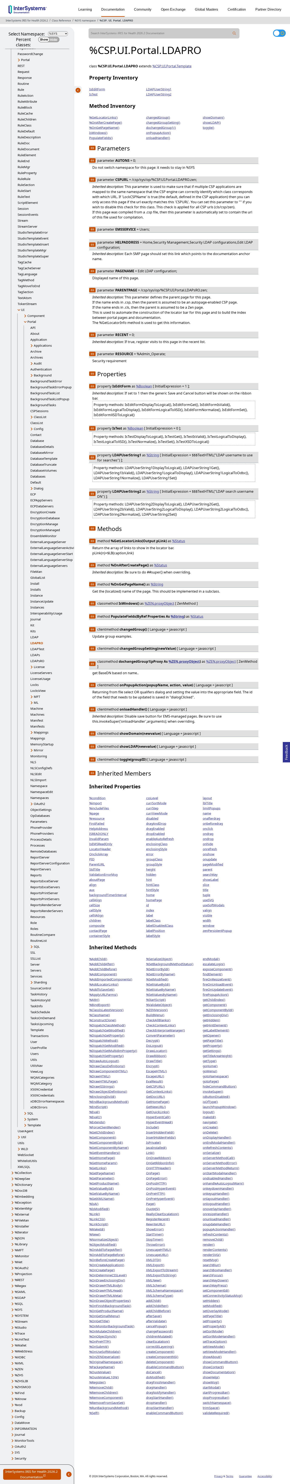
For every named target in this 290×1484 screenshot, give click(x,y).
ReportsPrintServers (44, 899)
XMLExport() (155, 1265)
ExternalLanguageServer (48, 542)
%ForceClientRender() (105, 1127)
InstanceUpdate (41, 601)
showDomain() (213, 117)
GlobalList (37, 577)
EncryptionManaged (45, 530)
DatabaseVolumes (43, 470)
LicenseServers (41, 673)
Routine (23, 83)
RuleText (24, 196)
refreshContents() (215, 1234)
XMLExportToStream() (162, 1270)
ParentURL (97, 864)
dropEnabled (155, 833)
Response (25, 77)
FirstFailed (96, 823)
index (150, 910)
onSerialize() (212, 1153)
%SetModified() (157, 979)
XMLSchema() (156, 1285)
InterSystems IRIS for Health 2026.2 (27, 20)
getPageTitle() (213, 1040)
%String (152, 455)
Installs (35, 589)
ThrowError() (155, 1244)
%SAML (20, 1292)
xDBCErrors (38, 1107)
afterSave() (154, 1316)
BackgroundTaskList (45, 393)
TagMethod (26, 280)
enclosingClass (157, 844)
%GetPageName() (102, 1173)
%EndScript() (98, 1107)
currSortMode (156, 803)
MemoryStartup (41, 744)
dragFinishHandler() (160, 1382)
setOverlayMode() (216, 1311)
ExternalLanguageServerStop (51, 560)
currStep (152, 808)
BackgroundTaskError (46, 381)
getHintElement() (215, 1025)
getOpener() (212, 1035)
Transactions (39, 1036)
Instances (37, 607)
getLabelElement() (216, 1030)
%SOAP (20, 1297)
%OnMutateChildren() (105, 1331)
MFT (37, 696)
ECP (33, 494)
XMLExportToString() (161, 1275)
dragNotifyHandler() (161, 1392)
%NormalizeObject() (103, 1239)
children (95, 920)
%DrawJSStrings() (101, 1086)
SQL (37, 946)
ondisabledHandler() (218, 1178)
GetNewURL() (156, 1107)
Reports (36, 875)
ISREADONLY (98, 833)
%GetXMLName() (101, 1198)
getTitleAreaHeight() (217, 1056)
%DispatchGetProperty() (106, 1035)
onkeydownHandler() (218, 1188)
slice (206, 884)
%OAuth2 (22, 1268)
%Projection (23, 1274)
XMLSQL (24, 1167)
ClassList (40, 417)
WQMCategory (41, 1083)
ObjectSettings (41, 809)
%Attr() (94, 999)
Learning (85, 9)
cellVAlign (96, 915)
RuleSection (26, 185)
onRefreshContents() (218, 1147)
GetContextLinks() (159, 1091)
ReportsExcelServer (44, 881)
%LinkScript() (98, 1224)
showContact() (213, 1367)
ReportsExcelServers (45, 887)
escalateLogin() (214, 964)
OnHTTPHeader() (158, 1168)
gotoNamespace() (216, 1076)
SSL (32, 952)
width (207, 920)
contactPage (98, 930)
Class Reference (61, 20)
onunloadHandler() (217, 1219)
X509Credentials (42, 1095)
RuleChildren (27, 119)
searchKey (210, 874)
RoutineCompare (42, 934)
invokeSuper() (213, 1091)
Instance (36, 595)
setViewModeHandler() (219, 1351)
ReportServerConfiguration (50, 863)
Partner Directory (268, 9)
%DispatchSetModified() (106, 1045)
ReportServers (40, 869)
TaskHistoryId (40, 1000)
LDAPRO (127, 20)
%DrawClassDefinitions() (107, 1066)
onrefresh (210, 849)
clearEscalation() (158, 1341)
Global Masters (206, 9)
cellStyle (95, 910)
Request (23, 72)
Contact (35, 435)
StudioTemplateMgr (32, 250)
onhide (208, 844)
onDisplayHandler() (217, 1137)
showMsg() (211, 1382)
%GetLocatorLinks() (103, 117)
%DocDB (21, 1190)
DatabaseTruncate (43, 464)
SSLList (35, 958)
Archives (36, 357)
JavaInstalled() (156, 1147)
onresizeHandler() (216, 1214)
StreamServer (27, 226)
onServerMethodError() (220, 1163)
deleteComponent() (160, 1362)
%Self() (94, 1413)
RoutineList (38, 940)
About (34, 333)
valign (207, 910)
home (150, 895)
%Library (21, 1244)
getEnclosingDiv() (215, 1015)
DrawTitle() (154, 1061)
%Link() (94, 1214)
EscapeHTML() (156, 1071)
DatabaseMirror (41, 452)
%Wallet (20, 1345)
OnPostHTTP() (156, 1183)
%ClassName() (99, 1015)
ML (36, 702)
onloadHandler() (158, 138)
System (32, 1119)
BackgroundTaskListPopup (49, 399)
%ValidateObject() (159, 1005)
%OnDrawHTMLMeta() (105, 1295)
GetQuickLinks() (157, 1112)
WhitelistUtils (27, 1161)
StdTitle (94, 869)
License (39, 667)
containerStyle (99, 936)
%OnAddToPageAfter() (105, 1249)
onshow (208, 854)
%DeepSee (22, 1178)
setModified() (212, 1306)
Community (142, 9)
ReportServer (39, 857)
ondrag (208, 833)
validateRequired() (216, 1413)
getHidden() (211, 1020)
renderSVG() (212, 1255)
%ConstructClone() (102, 1020)
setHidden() (211, 1300)
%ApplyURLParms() (103, 994)
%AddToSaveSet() (101, 989)
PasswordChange (30, 54)
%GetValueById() (101, 1188)
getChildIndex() (214, 999)
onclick (208, 828)
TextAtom (25, 298)
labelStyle (153, 936)
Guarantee (245, 1476)
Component (36, 316)
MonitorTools (24, 1440)
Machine (36, 708)
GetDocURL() (155, 1096)
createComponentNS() (162, 1357)
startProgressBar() (216, 1392)
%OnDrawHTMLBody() (105, 1285)
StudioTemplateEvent (33, 238)
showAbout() (212, 1357)
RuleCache (25, 113)
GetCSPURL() (155, 1086)
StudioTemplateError (33, 232)
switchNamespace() (217, 1402)
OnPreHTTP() (155, 1193)
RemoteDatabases (43, 851)
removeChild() (213, 1239)
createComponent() (160, 1351)
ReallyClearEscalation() (162, 1214)
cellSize (94, 905)
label (149, 915)
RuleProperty (27, 173)
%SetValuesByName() (161, 994)
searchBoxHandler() (217, 1270)
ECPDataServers (41, 506)
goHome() (210, 1066)
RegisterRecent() (158, 1219)
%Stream (21, 1321)
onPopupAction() (158, 133)
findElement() (212, 974)
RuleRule (24, 179)
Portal (117, 20)
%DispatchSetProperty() (106, 1056)
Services (36, 976)
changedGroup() (158, 117)
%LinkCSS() (97, 1219)
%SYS (18, 1309)
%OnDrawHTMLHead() (105, 1290)
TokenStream (27, 304)
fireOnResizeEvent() (217, 979)
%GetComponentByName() (109, 1147)
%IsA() (94, 1204)
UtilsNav (36, 1065)
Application (38, 339)
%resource (96, 818)
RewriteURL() (155, 1224)
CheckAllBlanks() (158, 1020)
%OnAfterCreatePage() (105, 122)
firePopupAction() (216, 994)
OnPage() (153, 1173)
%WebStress (23, 1351)
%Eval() (94, 1112)
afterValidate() (156, 1321)
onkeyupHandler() (216, 1193)
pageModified (213, 864)
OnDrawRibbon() (158, 1158)
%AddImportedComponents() (110, 979)
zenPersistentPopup (217, 930)
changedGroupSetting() (163, 122)
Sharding (40, 982)
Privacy (218, 1476)
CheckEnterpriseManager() (165, 1030)
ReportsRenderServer (45, 905)
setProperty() (212, 1321)
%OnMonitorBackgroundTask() (111, 1326)
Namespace (38, 786)
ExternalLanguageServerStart (51, 554)
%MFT (19, 1250)
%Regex (20, 1286)
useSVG (208, 900)
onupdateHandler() (217, 1224)
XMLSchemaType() (159, 1295)
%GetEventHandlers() (104, 1153)
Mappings (41, 732)
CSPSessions (39, 411)
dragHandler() (156, 1387)
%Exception (23, 1202)
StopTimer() (154, 1239)
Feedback (286, 751)
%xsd (18, 1405)
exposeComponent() (217, 969)
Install (34, 583)
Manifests (37, 726)
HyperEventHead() (159, 1122)
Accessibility (265, 1476)
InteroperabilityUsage (46, 613)
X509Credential (41, 1089)
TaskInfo (36, 1006)
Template (37, 1030)
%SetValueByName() (161, 989)
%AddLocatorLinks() (103, 984)
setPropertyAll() (214, 1326)
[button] (92, 148)
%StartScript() (156, 999)
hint (149, 879)
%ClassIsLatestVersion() (106, 1010)
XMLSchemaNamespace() (164, 1290)
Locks (34, 684)
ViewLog (36, 1071)
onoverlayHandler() (217, 1209)
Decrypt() (153, 1040)
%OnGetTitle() (99, 1321)
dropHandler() (156, 1402)
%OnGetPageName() (104, 127)
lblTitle (208, 803)
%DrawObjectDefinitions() (108, 1091)
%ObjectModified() (103, 1244)
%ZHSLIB (21, 1381)
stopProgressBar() (216, 1397)
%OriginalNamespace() (106, 1362)
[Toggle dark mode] (279, 33)
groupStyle (154, 864)
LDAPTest (37, 649)
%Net (18, 1262)
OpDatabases (40, 815)
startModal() (212, 1387)
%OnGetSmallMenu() (104, 1316)
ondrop (208, 839)
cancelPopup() (156, 1326)
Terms (229, 1476)
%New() (94, 1234)
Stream (23, 220)
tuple (206, 895)
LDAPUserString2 (159, 94)
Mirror (38, 750)
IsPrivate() (153, 1142)
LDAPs (35, 655)
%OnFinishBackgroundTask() (110, 1306)
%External (22, 1214)
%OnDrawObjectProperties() (110, 1300)
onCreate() (210, 1127)
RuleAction (25, 95)
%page (94, 813)
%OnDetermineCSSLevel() (108, 1275)
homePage (154, 900)
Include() (152, 1127)
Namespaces (39, 798)
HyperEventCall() (158, 1117)
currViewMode (157, 813)
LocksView (38, 690)
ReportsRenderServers (46, 911)
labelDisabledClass (159, 925)
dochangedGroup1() (161, 127)
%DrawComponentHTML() (108, 1071)
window (208, 925)
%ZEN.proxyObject (159, 603)
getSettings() (212, 1050)
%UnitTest (22, 1339)
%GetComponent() (102, 1137)
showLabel (210, 879)
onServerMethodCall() (219, 1158)
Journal (35, 619)
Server (35, 964)
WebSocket (26, 1155)
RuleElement (27, 155)
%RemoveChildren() (103, 1392)
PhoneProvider (41, 827)
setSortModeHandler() (219, 1336)
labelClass (153, 920)
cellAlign (95, 900)
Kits (33, 631)
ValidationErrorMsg (103, 874)
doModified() (155, 1377)
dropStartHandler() (160, 1408)
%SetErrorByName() (160, 974)
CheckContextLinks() (161, 1025)
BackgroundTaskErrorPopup (51, 387)
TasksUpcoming (41, 1024)
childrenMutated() (159, 1336)
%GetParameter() (101, 1178)
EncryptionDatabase (45, 518)
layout (207, 798)
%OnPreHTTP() (100, 1341)
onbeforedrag (213, 823)
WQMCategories (42, 1077)
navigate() (210, 1122)
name (207, 813)
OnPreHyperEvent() (160, 1198)
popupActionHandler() (219, 1229)
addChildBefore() (158, 1311)
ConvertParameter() (160, 1035)
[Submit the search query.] (234, 33)
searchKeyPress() (215, 1285)
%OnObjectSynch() (103, 1336)
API (32, 327)
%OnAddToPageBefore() (107, 1255)
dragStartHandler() (159, 1397)
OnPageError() (156, 1178)
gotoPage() (211, 1081)
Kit (32, 625)
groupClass (154, 859)
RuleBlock (25, 107)
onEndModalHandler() (219, 1142)
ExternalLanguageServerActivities (54, 548)
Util (23, 1137)
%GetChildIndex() (102, 1132)
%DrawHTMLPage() (103, 1081)
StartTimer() (154, 1234)
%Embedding (24, 1196)
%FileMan (22, 1220)
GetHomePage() (157, 1102)
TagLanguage (27, 274)
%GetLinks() (98, 1168)
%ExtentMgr (23, 1208)
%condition (97, 798)
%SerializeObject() (159, 959)
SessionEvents (28, 214)
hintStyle (152, 890)
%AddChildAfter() (101, 964)
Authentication (41, 369)
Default (35, 482)
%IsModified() (99, 1209)
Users (34, 1053)
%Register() (97, 1382)
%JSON (20, 1238)
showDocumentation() (219, 1372)
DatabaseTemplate (43, 458)
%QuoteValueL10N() (104, 1377)
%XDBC (20, 1357)
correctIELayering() (160, 1346)
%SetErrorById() (157, 969)
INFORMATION (26, 1428)
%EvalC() (95, 1117)
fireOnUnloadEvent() (218, 984)
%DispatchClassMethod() (107, 1025)
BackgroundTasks (43, 405)
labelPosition (155, 930)
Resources (37, 917)
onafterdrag (211, 818)
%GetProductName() (104, 1183)
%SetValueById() (158, 984)
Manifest (36, 720)
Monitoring (38, 756)
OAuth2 (39, 804)
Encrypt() (152, 1066)
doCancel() (154, 1372)
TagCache (24, 262)
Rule (21, 89)
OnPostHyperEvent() (161, 1188)
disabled (152, 818)
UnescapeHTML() (158, 1249)
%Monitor (22, 1256)
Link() (150, 1153)
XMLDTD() (153, 1260)
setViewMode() (214, 1346)
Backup (20, 1411)
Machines (37, 714)
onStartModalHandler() (220, 1173)
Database (37, 440)
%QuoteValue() (100, 1372)
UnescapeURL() (157, 1255)
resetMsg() (210, 1260)
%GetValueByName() (104, 1193)
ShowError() (155, 1229)
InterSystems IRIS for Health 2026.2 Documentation (33, 1474)
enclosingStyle (156, 849)
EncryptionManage (44, 524)
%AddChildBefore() (103, 969)
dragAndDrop (156, 823)
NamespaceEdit (41, 792)
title (205, 890)
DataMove (22, 1422)
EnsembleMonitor (43, 536)
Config (38, 429)
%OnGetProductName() (106, 1311)
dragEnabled (155, 828)
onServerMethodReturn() (221, 1168)
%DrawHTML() (99, 1076)
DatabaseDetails (42, 446)
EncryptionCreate (42, 512)
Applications (43, 345)
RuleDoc (24, 143)
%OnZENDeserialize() (104, 1357)
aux (91, 890)
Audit (38, 363)
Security (20, 1458)
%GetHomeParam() (103, 1163)
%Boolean (144, 386)
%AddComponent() (103, 974)
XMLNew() (153, 1280)
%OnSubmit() (99, 1346)
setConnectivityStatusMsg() (222, 1295)
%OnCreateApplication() (106, 1265)
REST (21, 66)
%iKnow (20, 1399)
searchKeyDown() (215, 1280)
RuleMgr (24, 167)
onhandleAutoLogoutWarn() (223, 1183)
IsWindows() (98, 133)
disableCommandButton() (165, 1367)
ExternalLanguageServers (49, 565)
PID (91, 859)
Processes (37, 845)
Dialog (38, 488)
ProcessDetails (41, 839)
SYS (17, 1452)
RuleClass (24, 125)
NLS (33, 762)
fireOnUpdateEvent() (218, 989)
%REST (19, 1280)
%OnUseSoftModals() (104, 1351)
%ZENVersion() (157, 1010)
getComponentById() (218, 1010)
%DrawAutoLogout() (104, 1061)
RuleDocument (28, 149)
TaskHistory (38, 994)
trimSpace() (211, 1408)
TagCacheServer (29, 268)
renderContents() (215, 1249)
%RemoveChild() (101, 1387)
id (147, 905)
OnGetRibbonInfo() (160, 1163)
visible (207, 915)
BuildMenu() (155, 1015)
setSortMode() (213, 1331)
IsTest (93, 94)
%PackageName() (102, 1367)
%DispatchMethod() (103, 1040)
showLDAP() (212, 122)
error (149, 854)
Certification (237, 9)
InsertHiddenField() (160, 1132)
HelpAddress (98, 828)
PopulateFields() (101, 138)
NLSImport (38, 780)
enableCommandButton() (164, 1413)
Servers (35, 970)
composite (96, 925)
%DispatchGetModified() (107, 1030)
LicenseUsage (40, 679)
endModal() (211, 959)
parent (207, 869)
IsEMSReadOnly (100, 844)
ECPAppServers (41, 500)
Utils (33, 1059)
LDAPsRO (37, 661)
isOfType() (210, 1102)
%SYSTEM (22, 1315)
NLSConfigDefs (41, 768)
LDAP (34, 637)
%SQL (19, 1303)
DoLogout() (154, 1045)
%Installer (22, 1226)
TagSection (25, 292)
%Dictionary (23, 1184)
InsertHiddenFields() (161, 1137)
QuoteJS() (153, 1209)
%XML (19, 1363)
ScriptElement (28, 202)
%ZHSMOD (23, 1387)
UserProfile (38, 1048)
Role (33, 923)
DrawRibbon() (156, 1056)
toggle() (208, 127)
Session (23, 208)
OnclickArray (98, 854)
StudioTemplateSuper (33, 256)
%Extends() (97, 1122)
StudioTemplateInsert (33, 244)
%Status (178, 541)
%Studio (21, 1327)
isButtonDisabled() (216, 1096)
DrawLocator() (156, 1050)
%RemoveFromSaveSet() (107, 1402)
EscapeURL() (155, 1076)
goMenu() (210, 1071)
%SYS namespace (85, 20)
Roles (34, 928)
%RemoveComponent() (106, 1397)
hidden (151, 874)
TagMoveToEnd (29, 286)
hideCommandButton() (220, 1086)
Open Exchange (173, 9)
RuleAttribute (27, 101)
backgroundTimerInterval (108, 895)
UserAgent (25, 1131)
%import (95, 803)
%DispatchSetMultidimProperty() (113, 1050)
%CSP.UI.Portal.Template (171, 66)
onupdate (210, 859)
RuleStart (24, 191)
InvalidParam (99, 839)
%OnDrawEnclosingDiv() (107, 1280)
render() (209, 1244)
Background (43, 375)
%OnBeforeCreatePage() (107, 1260)
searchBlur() (212, 1265)
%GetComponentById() (106, 1142)
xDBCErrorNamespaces (47, 1101)
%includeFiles (99, 808)
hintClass (152, 884)
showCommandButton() (220, 1362)
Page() (150, 1204)
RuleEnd (24, 161)
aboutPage (97, 879)
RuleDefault (26, 131)
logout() (208, 1112)
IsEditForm (97, 89)
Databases (37, 476)
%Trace (20, 1333)
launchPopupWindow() (219, 1107)
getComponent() (215, 1005)
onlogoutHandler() (216, 1204)
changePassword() (159, 1331)
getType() (210, 1061)
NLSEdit (36, 774)
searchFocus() (213, 1275)
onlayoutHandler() (216, 1198)
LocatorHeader (100, 849)
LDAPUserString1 (159, 89)
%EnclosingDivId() (102, 1096)
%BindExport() (99, 1005)
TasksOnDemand (42, 1018)
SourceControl (40, 988)
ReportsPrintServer (44, 893)
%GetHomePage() (102, 1158)
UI (109, 20)
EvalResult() (154, 1081)
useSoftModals (213, 905)
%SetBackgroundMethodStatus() (169, 964)
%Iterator (21, 1232)
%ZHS (19, 1375)
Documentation (113, 9)
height (150, 869)
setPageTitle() (212, 1316)
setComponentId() (216, 1290)
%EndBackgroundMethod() (109, 1102)
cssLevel (152, 798)
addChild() (153, 1300)
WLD (24, 1149)
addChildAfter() (157, 1306)
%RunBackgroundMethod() (109, 1408)
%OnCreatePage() (102, 1270)
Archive (35, 351)
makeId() (209, 1117)
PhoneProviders (42, 833)
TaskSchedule (40, 1012)
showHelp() (211, 1377)
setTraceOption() (215, 1341)
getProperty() (212, 1045)
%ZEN (19, 1369)
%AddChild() (98, 959)
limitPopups (211, 808)
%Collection (23, 1172)
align (92, 884)
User (33, 1042)
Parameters (38, 821)
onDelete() (210, 1132)
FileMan (36, 571)
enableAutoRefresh (160, 839)
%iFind (19, 1393)
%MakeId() (97, 1229)
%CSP (103, 20)
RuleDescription (29, 137)
